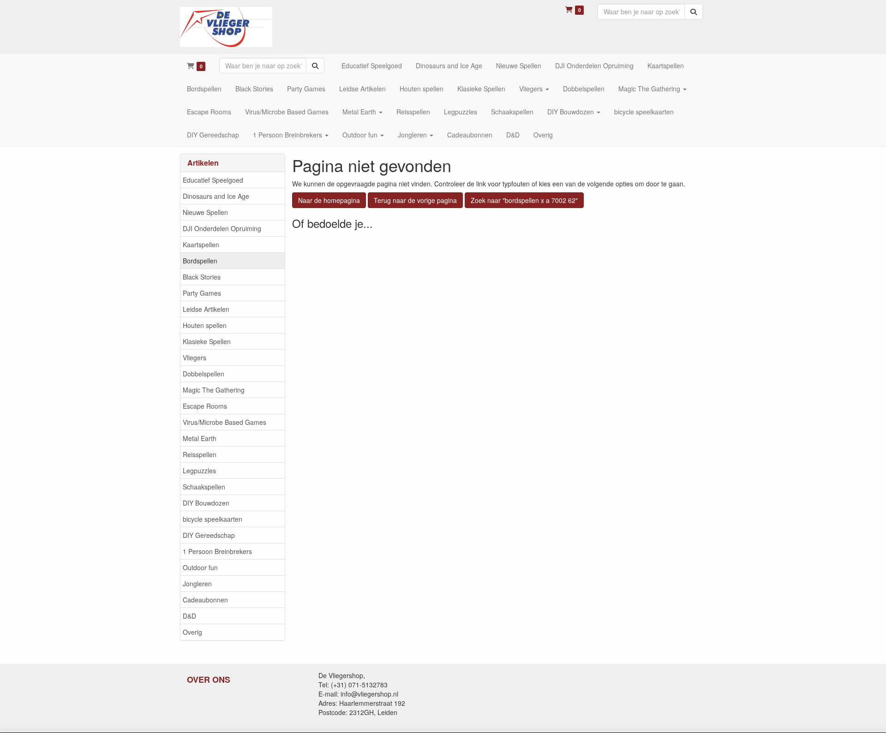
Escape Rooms (205, 406)
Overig (192, 632)
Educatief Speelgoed (213, 180)
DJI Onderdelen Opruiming (222, 228)
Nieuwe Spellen (205, 212)
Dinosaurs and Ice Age (216, 196)
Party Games (202, 293)
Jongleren (197, 583)
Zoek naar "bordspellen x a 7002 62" (524, 200)
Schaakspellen (204, 486)
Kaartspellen (201, 244)
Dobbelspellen (203, 373)
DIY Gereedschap (209, 535)
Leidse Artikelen (206, 309)
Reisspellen (199, 454)
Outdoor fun (200, 567)
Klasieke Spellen (207, 341)
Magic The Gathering (214, 389)
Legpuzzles (199, 470)
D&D (189, 615)
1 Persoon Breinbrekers (217, 551)
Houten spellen (205, 325)
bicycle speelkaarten (212, 519)
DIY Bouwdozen (206, 502)
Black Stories (202, 276)
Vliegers (194, 357)
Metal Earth (199, 438)
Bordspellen (200, 260)
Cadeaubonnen (205, 599)
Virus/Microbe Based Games (224, 422)
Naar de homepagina (329, 200)
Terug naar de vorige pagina (415, 200)
